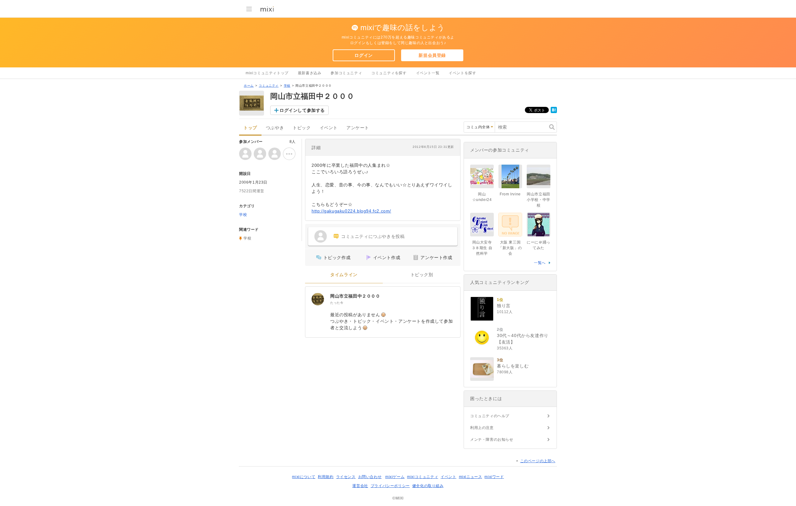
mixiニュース (470, 477)
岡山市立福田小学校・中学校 (538, 199)
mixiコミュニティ (422, 477)
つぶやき (275, 127)
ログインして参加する (302, 110)
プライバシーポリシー (390, 486)
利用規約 (325, 477)
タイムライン (344, 274)
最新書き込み (310, 73)
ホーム (249, 85)
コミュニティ (269, 85)
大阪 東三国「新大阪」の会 (510, 248)
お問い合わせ (370, 477)
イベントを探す (462, 73)
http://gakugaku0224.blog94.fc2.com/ (351, 210)
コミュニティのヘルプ (489, 416)
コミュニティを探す (388, 73)
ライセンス (346, 477)
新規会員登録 (432, 55)
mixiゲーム (395, 477)
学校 (287, 85)
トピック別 (421, 274)
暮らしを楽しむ (513, 365)
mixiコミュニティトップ (267, 73)
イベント (329, 127)
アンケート (357, 127)
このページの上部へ (537, 461)
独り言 (504, 305)
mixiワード (494, 477)
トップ (250, 127)
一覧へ (540, 263)
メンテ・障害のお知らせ (491, 439)
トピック (302, 127)
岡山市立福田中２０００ (355, 296)
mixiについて (303, 477)
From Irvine (510, 194)
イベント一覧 (428, 73)
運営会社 (360, 486)
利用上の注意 (482, 428)
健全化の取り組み (428, 486)
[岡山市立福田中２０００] (318, 299)
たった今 (336, 302)
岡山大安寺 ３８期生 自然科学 (482, 248)
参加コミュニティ (346, 73)
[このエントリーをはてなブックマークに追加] (554, 112)
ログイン (363, 55)
